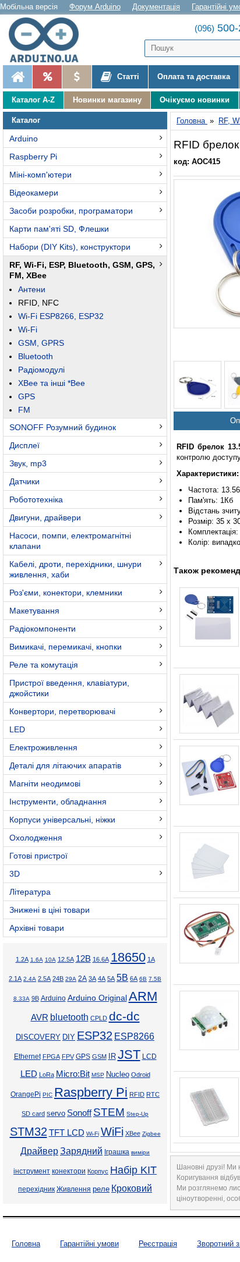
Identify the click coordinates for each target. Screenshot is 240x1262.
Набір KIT (133, 1170)
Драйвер (39, 1151)
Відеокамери (33, 192)
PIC (47, 1094)
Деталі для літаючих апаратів (65, 765)
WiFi (112, 1131)
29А (70, 979)
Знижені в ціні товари (49, 909)
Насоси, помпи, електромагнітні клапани (70, 541)
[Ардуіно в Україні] (17, 76)
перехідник (36, 1189)
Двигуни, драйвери (45, 517)
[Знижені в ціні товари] (76, 76)
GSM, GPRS (41, 343)
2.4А (29, 979)
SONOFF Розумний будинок (62, 427)
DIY (68, 1037)
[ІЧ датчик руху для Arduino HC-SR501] (209, 1020)
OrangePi (25, 1094)
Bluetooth (35, 356)
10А (50, 959)
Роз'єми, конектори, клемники (65, 592)
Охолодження (35, 837)
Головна (26, 1243)
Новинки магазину (107, 99)
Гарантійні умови (89, 1243)
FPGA (51, 1056)
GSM (99, 1056)
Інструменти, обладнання (58, 801)
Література (30, 891)
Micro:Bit (73, 1074)
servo (56, 1113)
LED (17, 729)
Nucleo (117, 1074)
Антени (31, 289)
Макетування (34, 610)
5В (122, 977)
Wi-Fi (27, 329)
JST (129, 1054)
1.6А (36, 959)
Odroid (140, 1074)
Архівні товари (36, 928)
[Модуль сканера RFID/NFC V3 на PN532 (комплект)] (209, 775)
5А (111, 978)
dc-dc (124, 1016)
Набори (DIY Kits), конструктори (69, 246)
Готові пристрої (38, 855)
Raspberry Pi (33, 156)
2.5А (44, 978)
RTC (153, 1094)
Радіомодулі (41, 369)
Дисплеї (24, 445)
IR (112, 1056)
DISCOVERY (38, 1037)
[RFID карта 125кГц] (209, 704)
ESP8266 (134, 1036)
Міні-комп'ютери (40, 174)
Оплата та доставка (193, 76)
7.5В (155, 979)
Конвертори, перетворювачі (62, 711)
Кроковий (131, 1188)
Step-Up (137, 1114)
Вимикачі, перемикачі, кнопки (65, 646)
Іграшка (116, 1152)
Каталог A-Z (33, 99)
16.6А (101, 959)
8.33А (21, 998)
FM (24, 409)
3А (92, 978)
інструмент (31, 1171)
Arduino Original (97, 997)
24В (57, 978)
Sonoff (79, 1113)
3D (14, 873)
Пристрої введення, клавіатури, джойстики (69, 688)
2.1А (15, 978)
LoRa (46, 1074)
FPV (68, 1056)
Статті (127, 76)
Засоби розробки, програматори (71, 210)
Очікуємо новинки (195, 99)
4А (101, 978)
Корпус (97, 1171)
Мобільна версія (29, 6)
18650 (128, 957)
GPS (26, 396)
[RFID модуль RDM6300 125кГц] (209, 934)
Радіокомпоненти (42, 628)
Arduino (23, 138)
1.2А (22, 959)
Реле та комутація (43, 664)
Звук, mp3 (28, 463)
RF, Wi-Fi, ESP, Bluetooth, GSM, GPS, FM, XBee (82, 270)
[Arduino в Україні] (49, 39)
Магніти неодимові (44, 783)
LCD (149, 1056)
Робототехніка (36, 499)
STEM (109, 1112)
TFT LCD (66, 1132)
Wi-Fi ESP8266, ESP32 (61, 316)
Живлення (74, 1189)
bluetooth (69, 1017)
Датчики (24, 481)
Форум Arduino (95, 6)
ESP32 (94, 1035)
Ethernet (27, 1056)
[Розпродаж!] (47, 76)
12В (83, 958)
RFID (136, 1094)
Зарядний (81, 1151)
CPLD (98, 1018)
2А (82, 978)
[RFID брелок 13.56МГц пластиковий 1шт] (197, 384)
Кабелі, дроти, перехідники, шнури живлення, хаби (75, 569)
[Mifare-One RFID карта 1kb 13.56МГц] (209, 862)
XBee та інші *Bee (51, 383)
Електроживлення (43, 747)
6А (133, 978)
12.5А (66, 959)
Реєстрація (158, 1243)
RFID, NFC (38, 302)
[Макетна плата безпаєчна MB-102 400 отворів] (209, 1107)
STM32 (28, 1131)
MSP (97, 1075)
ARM (143, 996)
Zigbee (151, 1133)
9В (35, 998)
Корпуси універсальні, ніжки (62, 819)
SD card (33, 1113)
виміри (140, 1152)
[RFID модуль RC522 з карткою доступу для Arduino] (209, 617)
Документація (156, 6)
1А (151, 959)
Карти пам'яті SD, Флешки (59, 228)
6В (143, 979)
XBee (132, 1133)
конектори (69, 1171)
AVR (39, 1017)
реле (101, 1189)
